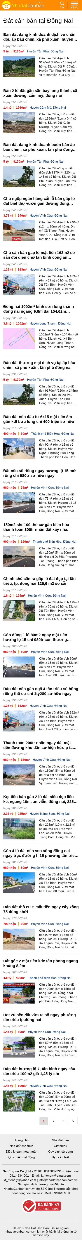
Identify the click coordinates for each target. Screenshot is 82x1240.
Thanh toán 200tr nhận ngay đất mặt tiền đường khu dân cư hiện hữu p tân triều (39, 748)
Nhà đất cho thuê (21, 1146)
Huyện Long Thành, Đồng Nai (50, 323)
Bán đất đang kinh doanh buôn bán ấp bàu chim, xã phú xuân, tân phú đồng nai (39, 149)
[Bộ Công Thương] (41, 1206)
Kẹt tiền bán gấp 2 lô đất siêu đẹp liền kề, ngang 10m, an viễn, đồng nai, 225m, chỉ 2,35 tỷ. (40, 802)
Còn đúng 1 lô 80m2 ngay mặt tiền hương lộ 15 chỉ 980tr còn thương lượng (35, 640)
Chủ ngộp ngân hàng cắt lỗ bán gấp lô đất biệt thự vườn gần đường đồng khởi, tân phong (39, 203)
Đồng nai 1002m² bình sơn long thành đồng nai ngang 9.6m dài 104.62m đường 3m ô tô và (38, 311)
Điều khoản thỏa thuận (21, 1151)
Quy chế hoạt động (21, 1157)
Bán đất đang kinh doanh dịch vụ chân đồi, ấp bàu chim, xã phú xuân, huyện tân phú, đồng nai (39, 39)
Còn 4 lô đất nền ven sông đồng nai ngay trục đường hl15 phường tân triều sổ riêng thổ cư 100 (40, 856)
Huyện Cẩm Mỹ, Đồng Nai (48, 107)
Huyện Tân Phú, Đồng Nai (45, 51)
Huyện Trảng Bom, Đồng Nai (50, 813)
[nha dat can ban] (28, 5)
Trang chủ (22, 1140)
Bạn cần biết (60, 1157)
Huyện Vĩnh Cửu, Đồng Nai (48, 215)
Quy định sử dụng (60, 1151)
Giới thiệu (60, 1146)
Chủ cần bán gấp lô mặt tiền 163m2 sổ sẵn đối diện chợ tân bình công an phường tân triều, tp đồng (39, 257)
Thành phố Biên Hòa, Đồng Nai (52, 433)
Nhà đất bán (60, 1140)
